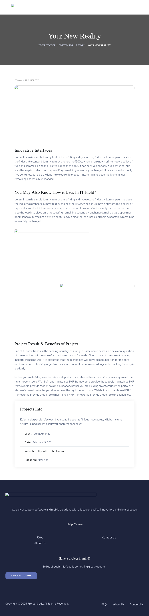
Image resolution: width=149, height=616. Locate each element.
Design (18, 80)
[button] (21, 575)
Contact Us (109, 537)
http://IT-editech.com (50, 451)
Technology (32, 80)
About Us (40, 543)
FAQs (40, 537)
